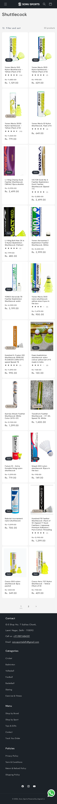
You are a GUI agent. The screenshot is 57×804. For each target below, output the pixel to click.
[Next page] (36, 606)
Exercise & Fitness (14, 695)
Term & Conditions (14, 762)
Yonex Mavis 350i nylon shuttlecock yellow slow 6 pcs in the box (40, 300)
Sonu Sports (23, 799)
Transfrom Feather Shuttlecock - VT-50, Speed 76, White (41, 416)
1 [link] (21, 606)
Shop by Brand (12, 713)
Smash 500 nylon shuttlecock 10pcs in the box (41, 468)
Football (9, 677)
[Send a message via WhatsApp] (51, 793)
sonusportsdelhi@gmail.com (25, 642)
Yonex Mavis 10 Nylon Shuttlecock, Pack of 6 (42, 124)
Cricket (9, 658)
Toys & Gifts (11, 725)
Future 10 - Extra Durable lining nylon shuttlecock (13, 468)
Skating (9, 689)
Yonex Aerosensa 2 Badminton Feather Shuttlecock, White (40, 242)
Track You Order (13, 738)
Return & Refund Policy (16, 768)
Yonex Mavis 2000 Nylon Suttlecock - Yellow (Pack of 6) (13, 125)
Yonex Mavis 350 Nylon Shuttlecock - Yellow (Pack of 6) (14, 69)
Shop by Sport (12, 719)
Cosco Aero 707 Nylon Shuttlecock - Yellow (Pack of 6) (42, 583)
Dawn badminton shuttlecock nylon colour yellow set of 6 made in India (41, 358)
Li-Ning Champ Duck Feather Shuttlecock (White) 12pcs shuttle (14, 182)
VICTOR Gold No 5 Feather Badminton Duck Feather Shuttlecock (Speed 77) (40, 184)
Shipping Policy (13, 774)
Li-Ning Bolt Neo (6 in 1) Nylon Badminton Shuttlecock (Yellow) (14, 242)
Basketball (10, 683)
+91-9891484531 (21, 636)
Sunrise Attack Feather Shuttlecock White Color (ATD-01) (15, 416)
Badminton (10, 664)
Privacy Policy (12, 755)
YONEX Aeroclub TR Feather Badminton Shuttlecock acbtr (13, 299)
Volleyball (10, 670)
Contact (9, 732)
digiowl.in (41, 799)
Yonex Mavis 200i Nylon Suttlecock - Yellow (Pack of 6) (40, 69)
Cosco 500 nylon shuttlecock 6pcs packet (12, 583)
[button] (5, 4)
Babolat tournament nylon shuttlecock (14, 519)
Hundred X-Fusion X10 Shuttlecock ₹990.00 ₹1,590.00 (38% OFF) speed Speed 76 (15, 358)
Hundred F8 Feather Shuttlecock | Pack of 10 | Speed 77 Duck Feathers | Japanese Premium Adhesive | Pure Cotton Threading (42, 524)
